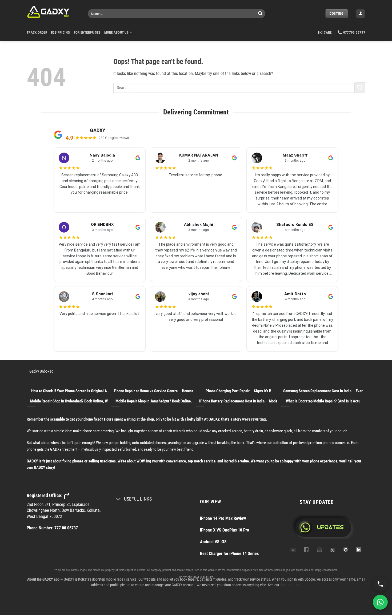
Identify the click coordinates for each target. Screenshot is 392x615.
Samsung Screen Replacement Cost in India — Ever (323, 391)
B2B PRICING (60, 32)
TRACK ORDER (37, 32)
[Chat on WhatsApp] (380, 602)
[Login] (360, 13)
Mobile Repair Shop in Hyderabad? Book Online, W (69, 401)
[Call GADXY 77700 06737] (380, 584)
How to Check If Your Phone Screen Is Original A (69, 391)
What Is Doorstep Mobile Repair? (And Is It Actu (323, 401)
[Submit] (260, 13)
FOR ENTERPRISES (87, 32)
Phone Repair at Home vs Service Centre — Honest (153, 391)
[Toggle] (118, 499)
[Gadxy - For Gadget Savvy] (53, 12)
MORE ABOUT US (116, 32)
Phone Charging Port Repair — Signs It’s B (238, 391)
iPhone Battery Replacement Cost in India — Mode (238, 401)
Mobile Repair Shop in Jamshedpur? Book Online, (153, 401)
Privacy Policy (290, 585)
